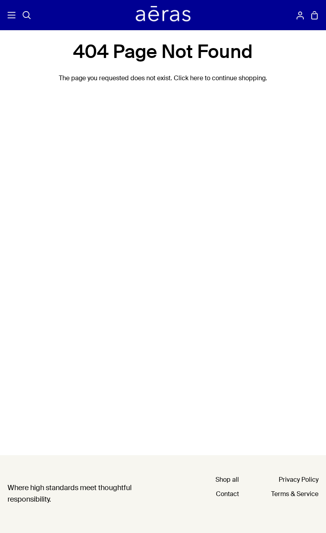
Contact (227, 494)
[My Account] (297, 15)
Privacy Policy (298, 480)
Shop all (227, 480)
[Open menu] (8, 15)
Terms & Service (294, 494)
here (196, 78)
